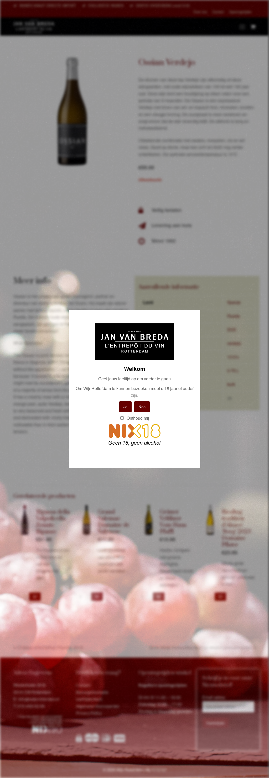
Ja (125, 406)
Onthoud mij (137, 418)
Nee (142, 406)
